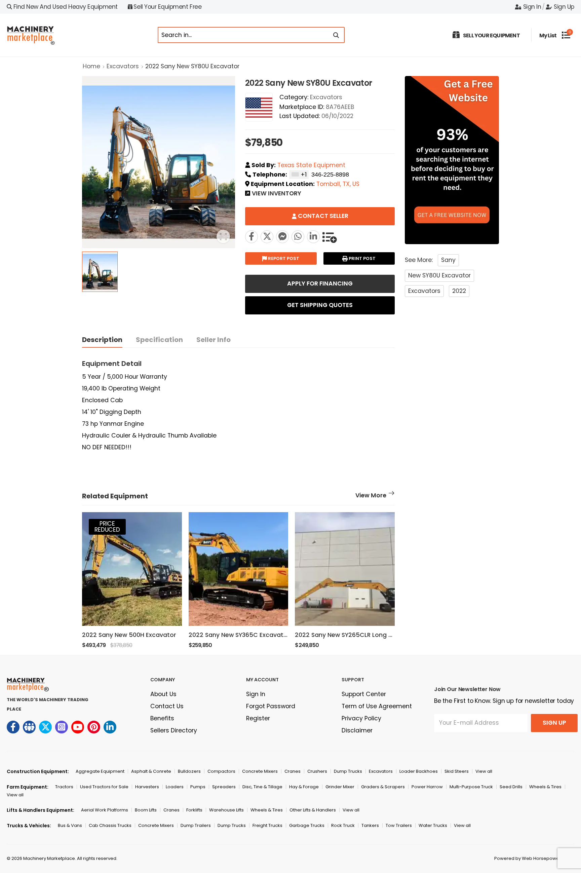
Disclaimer (357, 730)
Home (91, 66)
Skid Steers (456, 771)
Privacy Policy (361, 718)
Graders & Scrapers (383, 787)
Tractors (64, 787)
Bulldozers (189, 771)
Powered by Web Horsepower (527, 858)
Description (102, 339)
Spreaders (224, 787)
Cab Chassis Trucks (110, 825)
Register (258, 718)
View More (370, 496)
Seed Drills (511, 787)
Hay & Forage (304, 787)
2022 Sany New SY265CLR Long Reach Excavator (367, 635)
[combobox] (299, 174)
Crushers (317, 771)
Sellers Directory (173, 730)
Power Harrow (427, 787)
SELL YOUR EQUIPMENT (491, 35)
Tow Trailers (399, 825)
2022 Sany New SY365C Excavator (239, 635)
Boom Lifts (146, 810)
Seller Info (213, 339)
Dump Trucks (348, 771)
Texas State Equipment (311, 165)
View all (483, 771)
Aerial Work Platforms (104, 810)
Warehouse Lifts (226, 810)
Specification (159, 339)
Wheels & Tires (545, 787)
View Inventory (276, 194)
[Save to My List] (329, 237)
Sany (448, 260)
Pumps (197, 787)
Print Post (362, 258)
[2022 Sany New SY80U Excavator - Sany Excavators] (267, 236)
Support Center (364, 694)
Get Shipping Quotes (320, 305)
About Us (163, 694)
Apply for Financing (320, 283)
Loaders (175, 787)
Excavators (123, 66)
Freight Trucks (267, 825)
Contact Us (167, 706)
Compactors (221, 771)
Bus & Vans (70, 825)
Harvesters (147, 787)
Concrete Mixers (260, 771)
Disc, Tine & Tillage (262, 787)
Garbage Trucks (306, 825)
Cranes (292, 771)
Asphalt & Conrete (151, 771)
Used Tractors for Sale (104, 787)
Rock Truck (343, 825)
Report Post (283, 258)
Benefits (162, 718)
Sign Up (564, 7)
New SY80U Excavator (439, 275)
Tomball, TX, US (337, 184)
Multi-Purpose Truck (471, 787)
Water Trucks (433, 825)
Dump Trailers (196, 825)
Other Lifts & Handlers (312, 810)
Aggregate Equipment (100, 771)
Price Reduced (107, 527)
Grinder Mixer (339, 787)
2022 (459, 291)
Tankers (370, 825)
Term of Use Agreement (377, 706)
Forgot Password (270, 706)
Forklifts (194, 810)
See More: (419, 260)
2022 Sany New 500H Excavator (129, 635)
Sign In (532, 7)
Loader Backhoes (418, 771)
